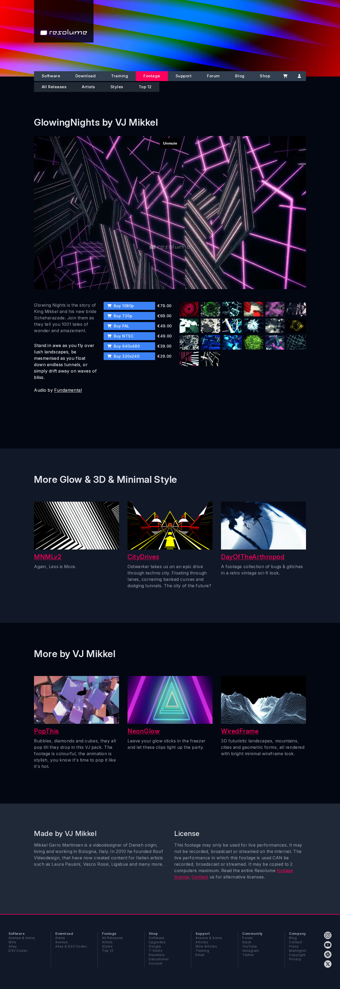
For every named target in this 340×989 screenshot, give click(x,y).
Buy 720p (122, 316)
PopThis (46, 731)
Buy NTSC (123, 336)
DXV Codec (18, 951)
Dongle (155, 946)
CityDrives (143, 557)
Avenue (61, 942)
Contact (200, 877)
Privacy (295, 959)
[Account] (299, 76)
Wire (12, 942)
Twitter (248, 955)
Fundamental (68, 390)
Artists (88, 86)
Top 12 (145, 86)
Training (119, 75)
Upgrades (157, 942)
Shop (265, 75)
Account (156, 963)
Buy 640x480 (126, 346)
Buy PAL (121, 326)
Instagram (250, 951)
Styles (116, 86)
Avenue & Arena (21, 938)
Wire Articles (206, 946)
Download (85, 75)
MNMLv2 (47, 557)
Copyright (297, 955)
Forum (213, 75)
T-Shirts (155, 951)
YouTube (249, 946)
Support (184, 75)
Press (294, 946)
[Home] (64, 21)
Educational (158, 959)
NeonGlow (144, 731)
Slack (247, 942)
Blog (239, 75)
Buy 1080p (123, 305)
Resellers (157, 955)
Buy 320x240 (126, 356)
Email (200, 955)
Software (51, 75)
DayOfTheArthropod (253, 557)
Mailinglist (297, 951)
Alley (12, 946)
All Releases (54, 86)
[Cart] (285, 76)
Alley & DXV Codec (71, 946)
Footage (151, 75)
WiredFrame (240, 731)
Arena (60, 938)
